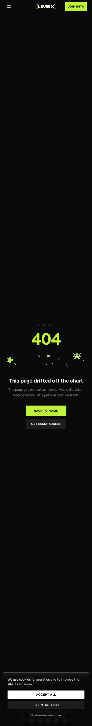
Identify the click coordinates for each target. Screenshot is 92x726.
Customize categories (46, 715)
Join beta (76, 6)
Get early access (46, 424)
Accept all (46, 694)
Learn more (23, 684)
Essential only (46, 705)
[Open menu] (9, 6)
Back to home (46, 410)
